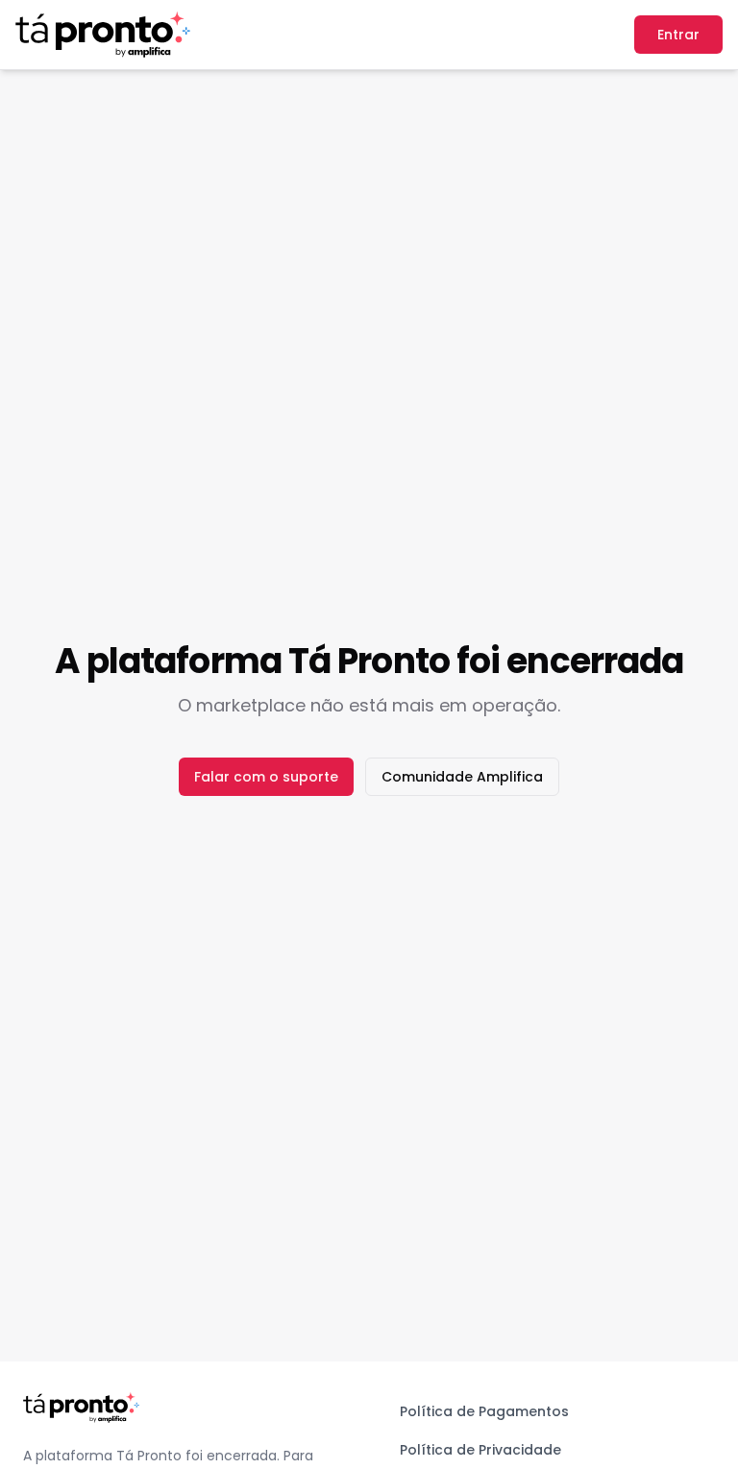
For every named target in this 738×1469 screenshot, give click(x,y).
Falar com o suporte (266, 776)
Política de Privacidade (480, 1449)
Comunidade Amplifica (462, 776)
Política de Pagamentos (484, 1411)
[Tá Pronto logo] (102, 35)
